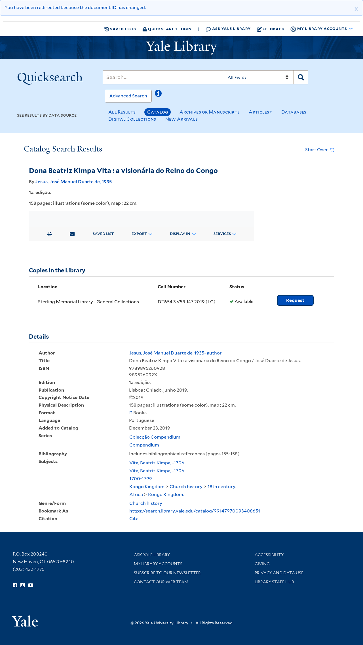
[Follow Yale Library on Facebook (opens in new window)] (15, 585)
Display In (180, 234)
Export (139, 234)
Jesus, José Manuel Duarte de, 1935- (74, 181)
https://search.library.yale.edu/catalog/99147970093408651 (194, 511)
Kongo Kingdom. (166, 494)
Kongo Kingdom (146, 486)
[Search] (301, 77)
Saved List (103, 234)
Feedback (273, 28)
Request (295, 300)
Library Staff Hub (274, 582)
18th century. (222, 486)
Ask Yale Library (231, 28)
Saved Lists (122, 28)
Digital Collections (132, 119)
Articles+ (260, 112)
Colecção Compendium (154, 437)
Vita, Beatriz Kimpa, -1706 (156, 462)
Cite (133, 518)
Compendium (144, 445)
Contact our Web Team (161, 582)
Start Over (317, 149)
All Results (122, 112)
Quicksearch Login (169, 28)
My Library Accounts (158, 563)
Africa (136, 494)
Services (222, 234)
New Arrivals (181, 119)
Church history (186, 486)
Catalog (157, 112)
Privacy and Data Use (279, 573)
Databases (294, 112)
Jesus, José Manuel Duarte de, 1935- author (175, 353)
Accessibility (269, 554)
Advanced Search (128, 96)
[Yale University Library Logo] (181, 47)
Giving (262, 563)
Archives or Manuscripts (210, 112)
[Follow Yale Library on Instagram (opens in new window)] (22, 585)
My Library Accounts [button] (322, 28)
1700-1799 (140, 478)
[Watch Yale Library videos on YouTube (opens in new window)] (30, 585)
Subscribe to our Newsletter (167, 573)
